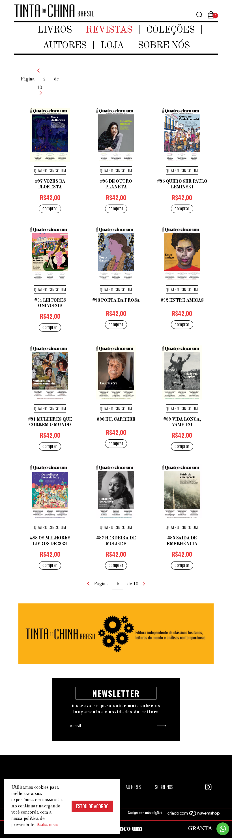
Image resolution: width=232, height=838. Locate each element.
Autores (64, 45)
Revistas (109, 30)
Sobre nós (164, 45)
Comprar (49, 208)
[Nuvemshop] (190, 814)
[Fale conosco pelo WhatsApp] (222, 828)
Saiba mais (47, 825)
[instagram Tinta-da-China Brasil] (208, 787)
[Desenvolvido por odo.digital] (147, 813)
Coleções (170, 30)
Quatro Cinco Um (50, 170)
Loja (112, 45)
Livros (54, 30)
